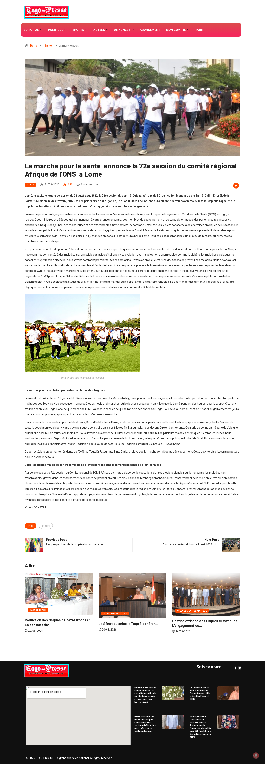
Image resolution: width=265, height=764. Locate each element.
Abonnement (150, 30)
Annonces (122, 30)
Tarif (199, 30)
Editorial (31, 30)
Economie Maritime (41, 613)
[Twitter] (239, 668)
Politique (55, 30)
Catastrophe (185, 610)
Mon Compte (176, 30)
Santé (48, 45)
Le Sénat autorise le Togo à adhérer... (54, 623)
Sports (78, 30)
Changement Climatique (118, 611)
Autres (99, 30)
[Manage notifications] (256, 755)
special (46, 525)
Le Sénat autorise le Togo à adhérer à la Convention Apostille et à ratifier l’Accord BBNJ (200, 693)
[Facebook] (235, 668)
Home (34, 45)
